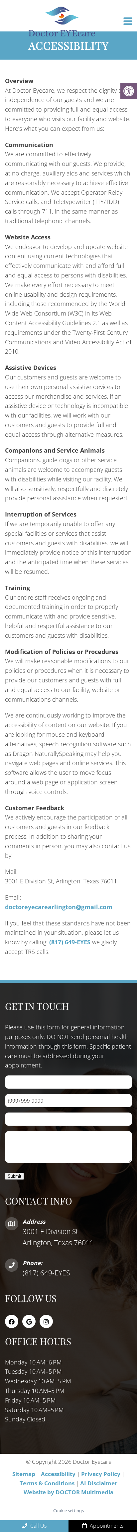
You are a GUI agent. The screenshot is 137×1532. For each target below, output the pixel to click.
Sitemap (23, 1474)
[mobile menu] (128, 21)
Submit (14, 1176)
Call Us (38, 1525)
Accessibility (58, 1474)
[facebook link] (11, 1321)
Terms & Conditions (48, 1483)
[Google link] (29, 1321)
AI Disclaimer (98, 1483)
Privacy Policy (101, 1474)
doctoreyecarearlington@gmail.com (58, 907)
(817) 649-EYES (69, 942)
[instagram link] (46, 1321)
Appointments (105, 1525)
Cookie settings (68, 1510)
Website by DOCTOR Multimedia (68, 1492)
